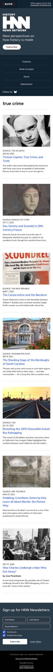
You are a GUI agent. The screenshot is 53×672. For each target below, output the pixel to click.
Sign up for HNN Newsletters (26, 659)
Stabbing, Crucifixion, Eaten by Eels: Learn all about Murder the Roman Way (25, 501)
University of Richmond (40, 5)
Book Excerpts (26, 69)
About (26, 76)
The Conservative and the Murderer (25, 295)
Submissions (26, 84)
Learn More (35, 641)
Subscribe (11, 46)
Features (26, 61)
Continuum (12, 632)
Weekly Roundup (14, 635)
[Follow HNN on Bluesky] (15, 92)
